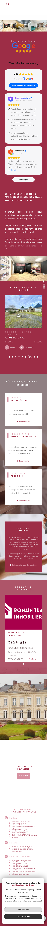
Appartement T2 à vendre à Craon (21, 858)
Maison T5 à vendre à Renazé (20, 863)
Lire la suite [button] (12, 170)
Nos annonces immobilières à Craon (22, 844)
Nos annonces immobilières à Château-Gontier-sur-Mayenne (22, 848)
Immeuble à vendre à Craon (20, 829)
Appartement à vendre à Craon (21, 819)
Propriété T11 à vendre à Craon (20, 872)
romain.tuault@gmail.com (20, 645)
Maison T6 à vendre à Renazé (20, 864)
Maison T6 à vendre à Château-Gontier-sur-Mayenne (24, 869)
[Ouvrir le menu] (34, 4)
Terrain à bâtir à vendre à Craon (21, 832)
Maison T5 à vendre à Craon (19, 859)
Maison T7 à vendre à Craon (19, 861)
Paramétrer (23, 909)
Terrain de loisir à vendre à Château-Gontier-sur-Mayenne (24, 834)
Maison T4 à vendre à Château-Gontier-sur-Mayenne (24, 866)
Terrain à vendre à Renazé (19, 830)
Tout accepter (23, 916)
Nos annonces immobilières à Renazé (22, 846)
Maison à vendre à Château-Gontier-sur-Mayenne (23, 824)
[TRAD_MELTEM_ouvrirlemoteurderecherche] (7, 4)
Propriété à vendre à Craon (19, 827)
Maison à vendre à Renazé (19, 822)
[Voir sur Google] (10, 152)
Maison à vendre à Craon (19, 821)
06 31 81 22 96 (17, 640)
